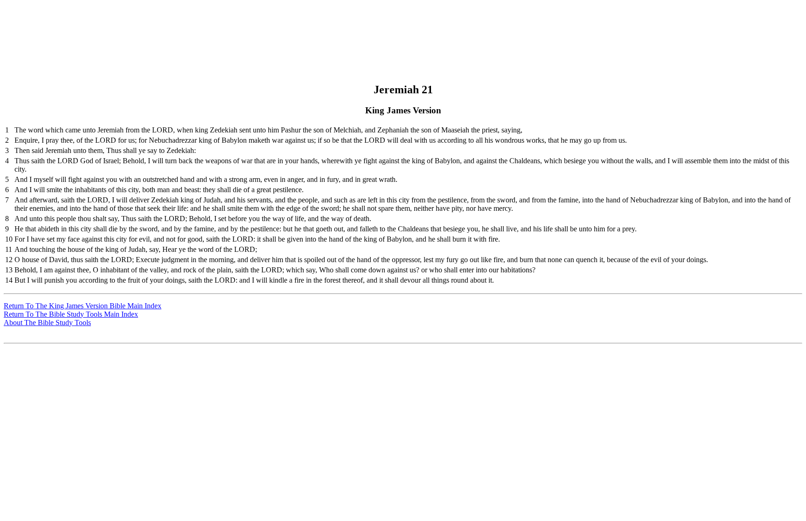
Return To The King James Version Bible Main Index (82, 306)
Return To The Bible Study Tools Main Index (71, 314)
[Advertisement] (401, 25)
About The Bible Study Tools (47, 322)
